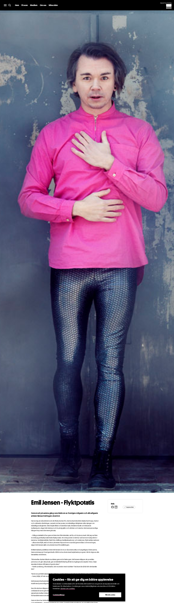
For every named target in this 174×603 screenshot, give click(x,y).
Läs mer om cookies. (67, 589)
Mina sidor (53, 5)
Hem (17, 5)
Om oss (43, 5)
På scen (24, 5)
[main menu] (5, 5)
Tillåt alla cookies (110, 595)
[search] (10, 5)
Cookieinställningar (59, 595)
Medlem (33, 5)
